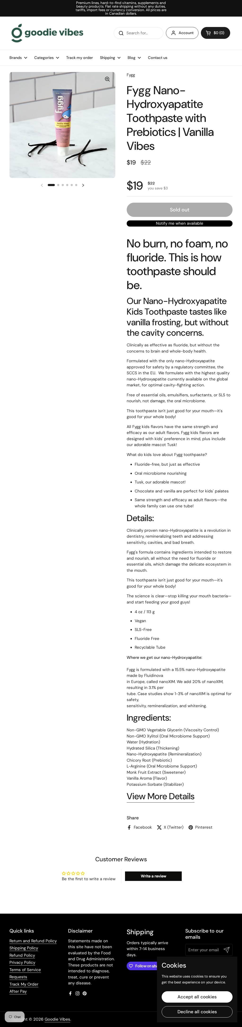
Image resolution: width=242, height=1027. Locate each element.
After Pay (18, 991)
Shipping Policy (23, 948)
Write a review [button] (153, 876)
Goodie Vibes (57, 1019)
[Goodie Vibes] (47, 33)
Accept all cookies (197, 997)
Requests (18, 976)
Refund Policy (22, 955)
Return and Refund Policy (33, 940)
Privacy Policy (22, 962)
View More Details (160, 796)
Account (186, 32)
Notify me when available (179, 223)
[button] (215, 33)
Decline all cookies (197, 1012)
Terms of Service (25, 969)
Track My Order (23, 984)
